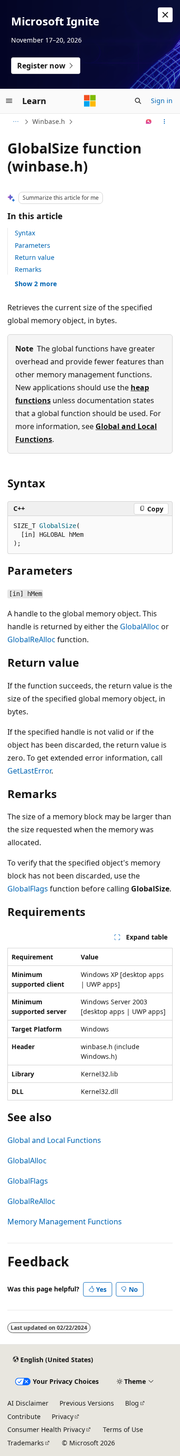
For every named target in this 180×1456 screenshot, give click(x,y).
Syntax (25, 232)
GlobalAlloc (139, 626)
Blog (132, 1403)
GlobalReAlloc (31, 639)
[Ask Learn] (148, 121)
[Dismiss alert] (165, 14)
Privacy (62, 1416)
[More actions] (164, 121)
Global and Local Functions (54, 1140)
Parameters (32, 245)
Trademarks (25, 1442)
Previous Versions (87, 1403)
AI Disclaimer (27, 1403)
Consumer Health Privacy (46, 1429)
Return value (34, 257)
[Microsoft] (90, 101)
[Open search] (138, 100)
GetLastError (29, 771)
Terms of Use (123, 1429)
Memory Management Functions (64, 1221)
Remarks (28, 269)
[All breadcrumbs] (15, 121)
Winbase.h (48, 121)
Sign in (162, 100)
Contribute (24, 1416)
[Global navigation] (9, 100)
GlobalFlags (27, 889)
